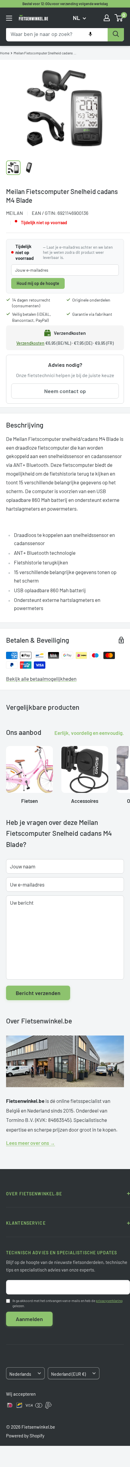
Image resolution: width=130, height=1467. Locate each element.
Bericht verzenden (38, 993)
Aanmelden (29, 1319)
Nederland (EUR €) (68, 1374)
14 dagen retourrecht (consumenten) (31, 303)
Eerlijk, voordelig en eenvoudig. (89, 733)
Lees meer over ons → (30, 1143)
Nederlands (20, 1374)
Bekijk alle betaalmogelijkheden (41, 679)
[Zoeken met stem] (90, 34)
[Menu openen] (9, 18)
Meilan (14, 213)
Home (4, 53)
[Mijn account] (107, 18)
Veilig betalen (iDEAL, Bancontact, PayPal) (31, 317)
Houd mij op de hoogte (38, 283)
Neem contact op (65, 391)
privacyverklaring (109, 1300)
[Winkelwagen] (119, 17)
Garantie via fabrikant (92, 314)
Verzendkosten (30, 343)
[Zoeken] (116, 34)
